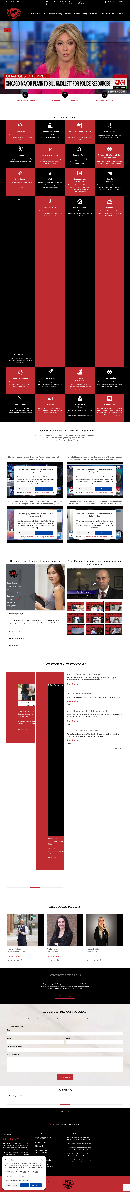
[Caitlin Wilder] (65, 930)
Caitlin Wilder (52, 949)
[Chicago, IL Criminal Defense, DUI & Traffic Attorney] (95, 583)
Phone (9, 1038)
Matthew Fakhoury (15, 949)
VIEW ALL (119, 748)
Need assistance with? (15, 1046)
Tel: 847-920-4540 (14, 956)
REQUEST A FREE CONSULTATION (114, 1)
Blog (25, 729)
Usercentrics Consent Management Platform (39, 492)
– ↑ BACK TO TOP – (65, 1111)
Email (68, 1038)
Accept (44, 489)
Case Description (13, 1054)
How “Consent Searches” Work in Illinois (79, 1143)
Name (9, 1030)
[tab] (35, 614)
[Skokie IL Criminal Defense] (13, 13)
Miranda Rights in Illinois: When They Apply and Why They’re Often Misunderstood (31, 713)
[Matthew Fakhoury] (25, 930)
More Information (25, 489)
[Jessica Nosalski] (104, 930)
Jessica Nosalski (93, 949)
